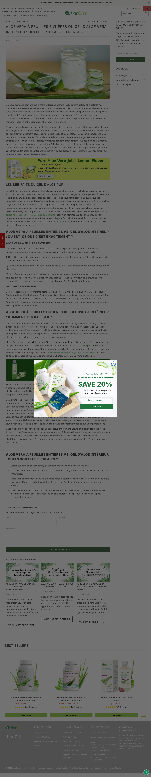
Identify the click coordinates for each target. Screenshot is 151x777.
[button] (146, 772)
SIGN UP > (96, 406)
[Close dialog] (113, 364)
